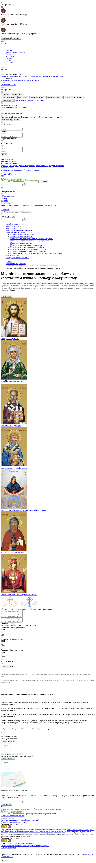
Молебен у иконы (36, 97)
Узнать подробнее (8, 741)
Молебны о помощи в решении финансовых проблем (31, 239)
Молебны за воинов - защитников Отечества (28, 251)
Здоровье (4, 76)
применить (16, 38)
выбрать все (6, 38)
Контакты (5, 85)
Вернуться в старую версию (38, 846)
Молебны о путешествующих (22, 234)
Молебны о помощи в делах (21, 237)
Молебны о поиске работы (21, 243)
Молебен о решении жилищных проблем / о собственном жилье (31, 266)
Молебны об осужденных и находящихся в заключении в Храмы (36, 253)
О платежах (21, 822)
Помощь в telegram (8, 848)
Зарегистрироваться (9, 161)
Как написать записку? (10, 820)
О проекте (10, 63)
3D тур (8, 60)
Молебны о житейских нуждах (18, 232)
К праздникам (17, 81)
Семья (11, 76)
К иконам (27, 81)
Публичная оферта (8, 822)
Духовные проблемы (26, 76)
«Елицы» (11, 818)
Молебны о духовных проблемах (19, 230)
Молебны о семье (13, 226)
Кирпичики (10, 56)
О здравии (5, 94)
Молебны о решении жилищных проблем (27, 247)
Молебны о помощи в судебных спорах (26, 245)
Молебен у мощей (54, 97)
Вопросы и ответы (17, 816)
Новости (12, 85)
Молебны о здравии (14, 224)
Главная (9, 262)
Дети (16, 76)
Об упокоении (16, 94)
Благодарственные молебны (17, 258)
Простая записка (8, 97)
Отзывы (9, 58)
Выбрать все (6, 296)
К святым (35, 81)
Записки (9, 50)
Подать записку (7, 666)
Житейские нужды (43, 76)
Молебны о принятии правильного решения (28, 249)
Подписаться (6, 804)
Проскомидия (7, 100)
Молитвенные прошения (16, 52)
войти (4, 154)
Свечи (8, 54)
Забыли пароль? (7, 159)
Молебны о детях (13, 228)
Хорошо (4, 861)
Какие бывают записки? (29, 820)
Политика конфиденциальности (14, 846)
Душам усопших (57, 76)
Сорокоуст (22, 97)
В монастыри (6, 81)
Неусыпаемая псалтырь (73, 97)
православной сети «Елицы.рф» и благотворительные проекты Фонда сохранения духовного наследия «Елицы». (47, 831)
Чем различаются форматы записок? (29, 100)
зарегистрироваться (9, 139)
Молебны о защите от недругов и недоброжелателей (31, 241)
